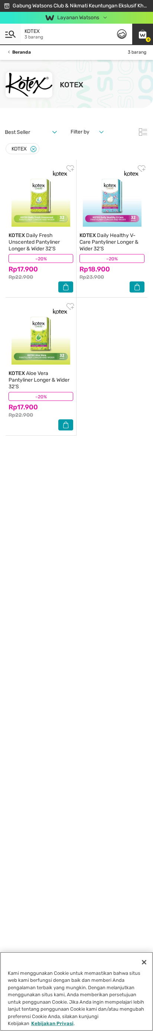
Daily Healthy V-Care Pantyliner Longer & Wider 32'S (109, 242)
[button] (142, 34)
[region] (76, 991)
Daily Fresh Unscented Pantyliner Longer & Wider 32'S (34, 242)
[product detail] (40, 197)
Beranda (21, 52)
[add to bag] (65, 287)
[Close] (33, 149)
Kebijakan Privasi (52, 1023)
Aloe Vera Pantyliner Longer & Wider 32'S (39, 380)
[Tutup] (144, 962)
